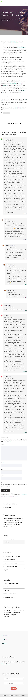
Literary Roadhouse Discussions (12, 583)
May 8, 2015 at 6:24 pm (9, 140)
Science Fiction (7, 113)
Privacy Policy (5, 635)
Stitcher (23, 47)
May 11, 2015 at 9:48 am (11, 266)
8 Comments (8, 20)
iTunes (19, 47)
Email (2, 469)
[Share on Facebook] (11, 123)
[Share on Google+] (18, 123)
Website (3, 476)
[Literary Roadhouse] (3, 1)
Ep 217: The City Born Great (11, 563)
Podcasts (7, 590)
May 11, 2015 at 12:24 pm (12, 292)
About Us (4, 639)
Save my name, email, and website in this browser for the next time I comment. (14, 485)
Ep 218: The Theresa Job (10, 559)
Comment (3, 444)
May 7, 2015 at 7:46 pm (8, 307)
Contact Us (4, 643)
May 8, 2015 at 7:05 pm (9, 221)
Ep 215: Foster (8, 570)
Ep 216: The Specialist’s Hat (11, 566)
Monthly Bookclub (9, 586)
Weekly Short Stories (19, 19)
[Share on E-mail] (20, 123)
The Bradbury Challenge (10, 593)
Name (2, 462)
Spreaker (8, 49)
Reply (25, 213)
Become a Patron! (7, 507)
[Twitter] (13, 123)
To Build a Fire (15, 42)
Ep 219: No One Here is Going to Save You (14, 556)
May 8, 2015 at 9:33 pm (10, 247)
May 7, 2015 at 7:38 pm (9, 317)
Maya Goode (9, 19)
